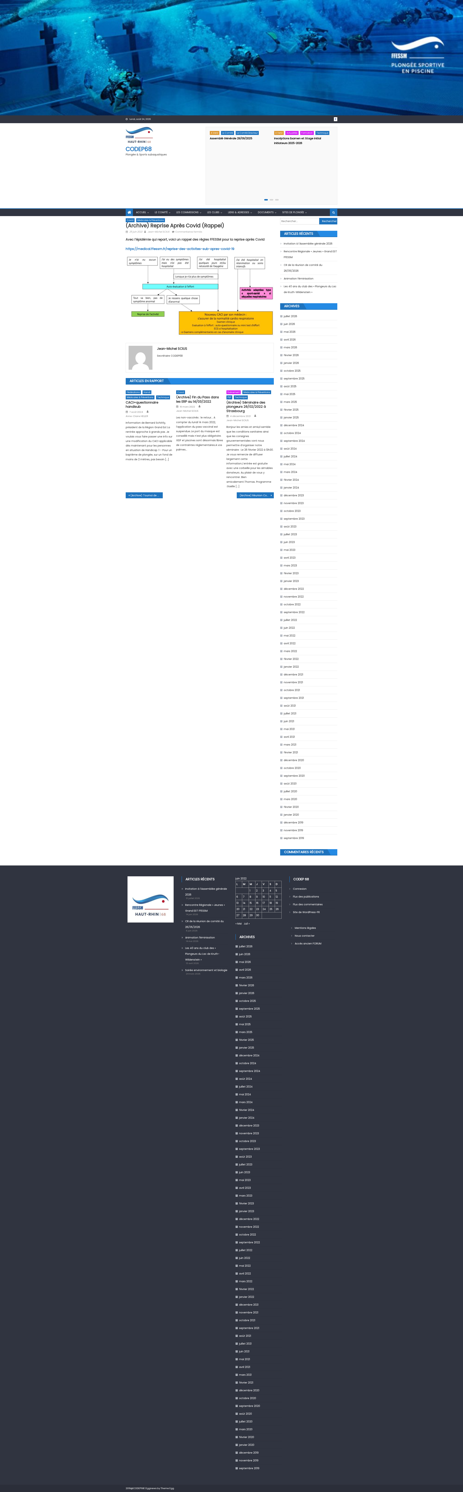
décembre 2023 (294, 495)
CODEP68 (139, 149)
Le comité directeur (247, 132)
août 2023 (290, 526)
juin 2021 (289, 721)
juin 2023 (289, 542)
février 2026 (291, 355)
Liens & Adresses (238, 212)
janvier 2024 (291, 487)
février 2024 (291, 480)
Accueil (141, 212)
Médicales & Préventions (150, 220)
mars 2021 (290, 744)
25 (270, 909)
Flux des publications (306, 896)
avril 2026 (290, 339)
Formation (307, 132)
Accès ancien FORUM (308, 943)
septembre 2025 (294, 378)
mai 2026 (290, 332)
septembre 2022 (294, 612)
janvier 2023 (291, 581)
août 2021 (290, 706)
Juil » (247, 923)
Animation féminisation (298, 278)
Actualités (292, 132)
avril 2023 (290, 558)
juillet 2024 (290, 456)
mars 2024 (290, 472)
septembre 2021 (294, 698)
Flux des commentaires (308, 904)
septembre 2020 (294, 776)
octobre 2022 (292, 604)
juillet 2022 (290, 620)
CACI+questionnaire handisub (142, 404)
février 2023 (291, 573)
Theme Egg (167, 1488)
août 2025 (290, 386)
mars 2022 (290, 651)
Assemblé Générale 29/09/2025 (231, 138)
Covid (130, 220)
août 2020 (290, 783)
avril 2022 (290, 643)
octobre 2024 (292, 433)
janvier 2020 (291, 815)
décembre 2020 (294, 760)
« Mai (238, 923)
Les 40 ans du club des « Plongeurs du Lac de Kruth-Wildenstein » (310, 289)
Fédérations (133, 392)
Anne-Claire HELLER (137, 416)
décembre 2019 (293, 822)
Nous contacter (305, 936)
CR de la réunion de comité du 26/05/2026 (303, 268)
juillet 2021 (290, 713)
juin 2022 (289, 628)
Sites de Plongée (293, 212)
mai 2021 (289, 729)
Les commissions (187, 212)
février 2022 (291, 659)
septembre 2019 (294, 838)
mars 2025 (290, 402)
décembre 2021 (293, 674)
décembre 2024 (294, 425)
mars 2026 (290, 347)
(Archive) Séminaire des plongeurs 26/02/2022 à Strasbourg (246, 406)
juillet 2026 (290, 316)
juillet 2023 (290, 534)
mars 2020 (290, 799)
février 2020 (291, 807)
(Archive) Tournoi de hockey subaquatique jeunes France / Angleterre (146, 495)
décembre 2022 (294, 589)
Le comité (227, 132)
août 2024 (290, 448)
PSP (229, 397)
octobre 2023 (292, 511)
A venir (214, 132)
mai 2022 (289, 635)
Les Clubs (213, 212)
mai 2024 (290, 464)
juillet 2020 (290, 791)
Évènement (234, 392)
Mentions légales (305, 928)
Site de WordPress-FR (306, 912)
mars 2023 (290, 565)
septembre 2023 (294, 519)
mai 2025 (289, 394)
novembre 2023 (294, 503)
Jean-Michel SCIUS (158, 231)
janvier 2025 (291, 417)
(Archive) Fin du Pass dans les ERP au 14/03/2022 (197, 399)
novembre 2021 (293, 682)
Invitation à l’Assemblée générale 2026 (308, 243)
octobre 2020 (292, 768)
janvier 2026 (291, 363)
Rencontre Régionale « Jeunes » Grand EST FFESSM (310, 254)
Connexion (300, 889)
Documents (266, 212)
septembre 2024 (294, 441)
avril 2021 (289, 737)
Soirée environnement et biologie (206, 970)
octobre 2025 (292, 371)
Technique (322, 132)
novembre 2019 (293, 830)
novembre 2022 (294, 596)
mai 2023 (289, 550)
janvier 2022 (291, 667)
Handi (147, 392)
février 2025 (291, 410)
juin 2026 (289, 324)
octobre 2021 (292, 690)
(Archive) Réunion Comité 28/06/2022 (257, 495)
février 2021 (291, 752)
